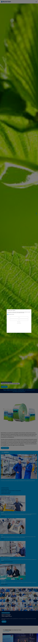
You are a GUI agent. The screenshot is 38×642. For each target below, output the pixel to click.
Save (19, 319)
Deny (19, 317)
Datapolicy (20, 323)
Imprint (17, 323)
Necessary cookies (11, 314)
